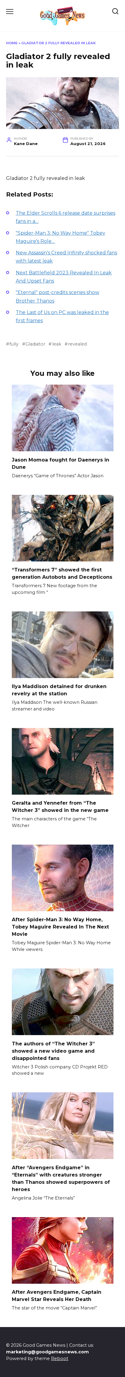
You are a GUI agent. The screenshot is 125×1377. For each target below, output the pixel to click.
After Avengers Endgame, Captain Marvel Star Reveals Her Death (56, 1295)
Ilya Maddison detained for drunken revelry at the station (59, 690)
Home (12, 43)
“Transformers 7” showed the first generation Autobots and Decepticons (62, 573)
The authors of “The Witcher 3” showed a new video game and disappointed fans (53, 1051)
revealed (77, 344)
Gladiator (35, 344)
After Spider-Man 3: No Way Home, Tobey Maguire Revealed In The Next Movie (60, 927)
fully (14, 344)
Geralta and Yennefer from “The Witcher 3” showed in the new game (60, 806)
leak (56, 344)
